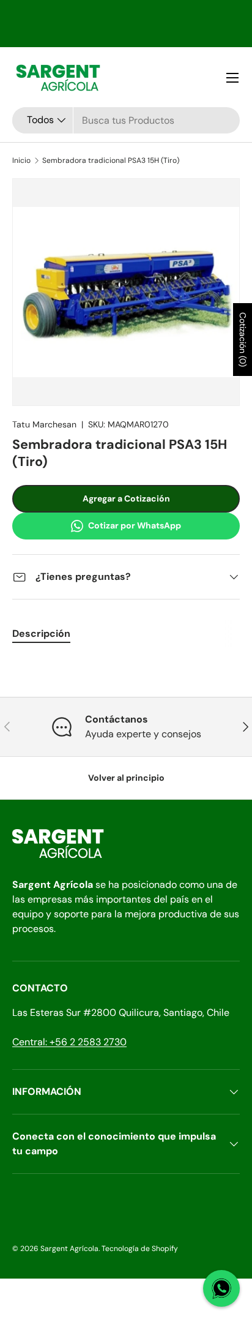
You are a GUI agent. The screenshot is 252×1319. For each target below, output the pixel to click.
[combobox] (126, 120)
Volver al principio (126, 777)
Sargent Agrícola (69, 1248)
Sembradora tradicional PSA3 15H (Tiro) (110, 160)
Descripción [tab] (41, 633)
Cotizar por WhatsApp (134, 525)
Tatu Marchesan (44, 424)
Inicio (21, 160)
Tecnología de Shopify (140, 1248)
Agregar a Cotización (126, 498)
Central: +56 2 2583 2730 (69, 1041)
